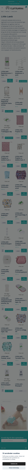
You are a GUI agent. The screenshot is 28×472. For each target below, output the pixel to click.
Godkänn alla (14, 463)
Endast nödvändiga (14, 467)
